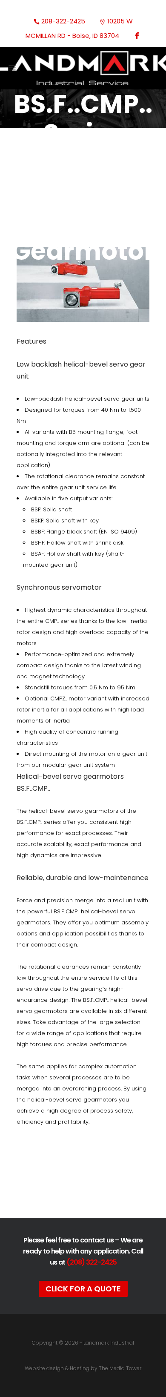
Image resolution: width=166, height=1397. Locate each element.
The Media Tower (120, 1368)
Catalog (83, 1177)
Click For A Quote (83, 1288)
